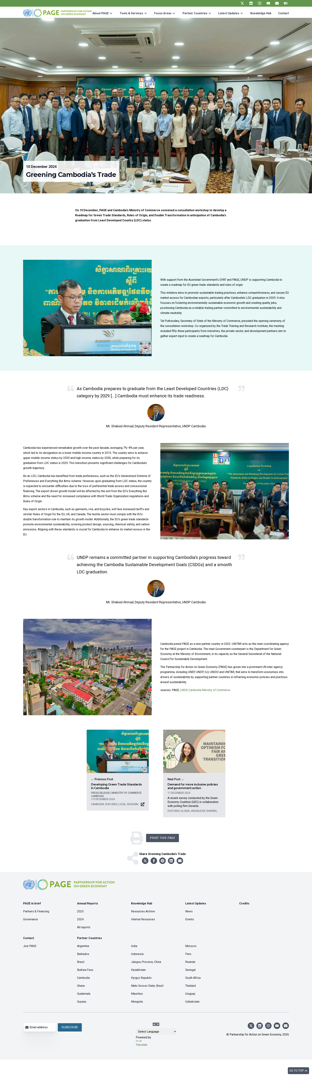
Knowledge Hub (260, 13)
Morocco (190, 946)
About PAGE (100, 13)
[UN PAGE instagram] (259, 3)
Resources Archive (143, 911)
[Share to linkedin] (171, 860)
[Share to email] (180, 860)
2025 (80, 911)
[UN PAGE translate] (285, 3)
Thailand (190, 985)
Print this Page (162, 838)
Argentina (83, 946)
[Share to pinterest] (162, 860)
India (134, 946)
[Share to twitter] (145, 860)
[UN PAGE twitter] (242, 3)
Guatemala (83, 993)
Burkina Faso (85, 970)
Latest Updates (228, 13)
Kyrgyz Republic (141, 978)
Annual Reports (87, 903)
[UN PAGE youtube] (268, 3)
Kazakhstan (138, 970)
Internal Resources (143, 919)
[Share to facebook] (154, 860)
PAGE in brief (32, 903)
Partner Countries (195, 13)
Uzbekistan (192, 1001)
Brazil (80, 962)
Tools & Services (131, 13)
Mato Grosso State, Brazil (147, 985)
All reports (83, 927)
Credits (244, 903)
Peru (188, 954)
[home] (69, 887)
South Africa (193, 978)
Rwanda (190, 962)
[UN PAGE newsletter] (277, 3)
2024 (80, 919)
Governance (30, 919)
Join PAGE (29, 946)
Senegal (190, 970)
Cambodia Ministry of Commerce (209, 690)
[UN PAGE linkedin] (251, 3)
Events (189, 919)
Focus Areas (163, 13)
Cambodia (83, 978)
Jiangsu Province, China (146, 962)
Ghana (81, 985)
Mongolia (137, 1001)
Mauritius (137, 993)
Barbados (83, 954)
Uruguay (190, 993)
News (189, 911)
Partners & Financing (36, 911)
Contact (283, 13)
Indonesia (137, 954)
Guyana (81, 1001)
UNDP (183, 690)
